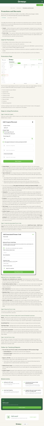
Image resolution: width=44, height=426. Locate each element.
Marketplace (18, 8)
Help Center (12, 8)
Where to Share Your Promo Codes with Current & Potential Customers (18, 315)
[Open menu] (42, 2)
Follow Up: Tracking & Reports (10, 347)
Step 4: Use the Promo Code (7, 337)
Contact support (22, 407)
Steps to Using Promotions (9, 111)
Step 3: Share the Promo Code (8, 309)
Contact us (40, 4)
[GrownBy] (22, 2)
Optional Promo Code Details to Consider (11, 277)
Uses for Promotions (7, 40)
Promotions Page (6, 56)
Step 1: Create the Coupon (7, 114)
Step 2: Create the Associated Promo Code (11, 223)
